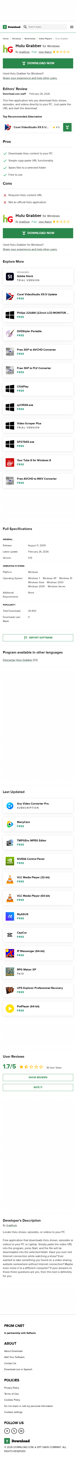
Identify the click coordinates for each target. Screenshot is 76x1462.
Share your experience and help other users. (30, 78)
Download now (40, 63)
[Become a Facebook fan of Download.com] (7, 1431)
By (23, 52)
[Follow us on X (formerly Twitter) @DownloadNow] (14, 1431)
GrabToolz (11, 1225)
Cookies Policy (12, 1400)
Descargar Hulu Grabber (17, 660)
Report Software (40, 637)
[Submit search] (25, 27)
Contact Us (10, 1363)
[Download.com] (11, 27)
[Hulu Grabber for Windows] (8, 49)
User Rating (45, 52)
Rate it (38, 1087)
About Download (13, 1351)
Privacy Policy (11, 1387)
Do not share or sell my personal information (28, 1406)
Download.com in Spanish (18, 1369)
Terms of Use (11, 1393)
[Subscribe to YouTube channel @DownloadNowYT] (21, 1431)
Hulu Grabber (38, 45)
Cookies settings (13, 1412)
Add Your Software (14, 1357)
